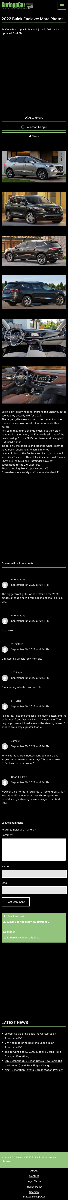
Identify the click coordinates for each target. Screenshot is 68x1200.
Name (5, 866)
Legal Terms (34, 1181)
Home (5, 1157)
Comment (7, 835)
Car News (17, 1157)
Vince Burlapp (13, 29)
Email (5, 883)
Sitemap (34, 1192)
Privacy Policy (34, 1186)
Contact (34, 1175)
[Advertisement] (34, 77)
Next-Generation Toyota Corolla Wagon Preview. (34, 1069)
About (34, 1170)
